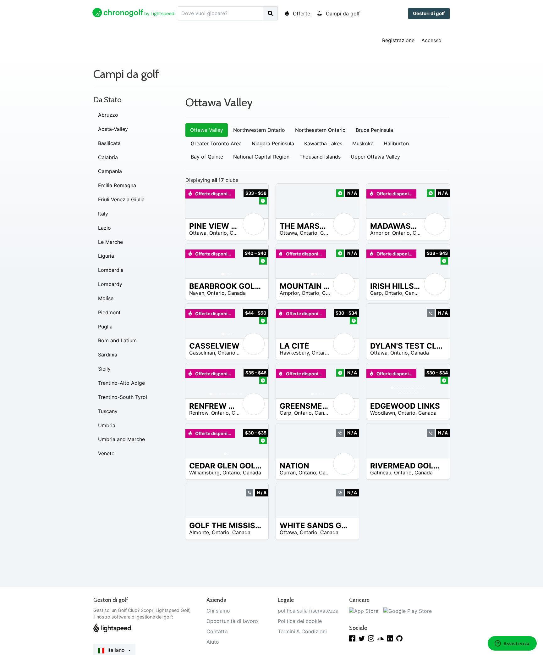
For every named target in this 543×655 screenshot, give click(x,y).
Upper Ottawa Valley (375, 157)
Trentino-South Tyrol (122, 397)
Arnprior (379, 233)
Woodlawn (382, 413)
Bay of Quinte (207, 157)
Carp (376, 293)
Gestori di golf (429, 13)
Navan (196, 293)
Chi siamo (218, 610)
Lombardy (110, 284)
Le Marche (110, 242)
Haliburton (396, 143)
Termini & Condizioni (302, 631)
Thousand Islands (320, 157)
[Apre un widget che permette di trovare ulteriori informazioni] (512, 644)
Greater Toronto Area (216, 143)
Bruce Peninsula (374, 130)
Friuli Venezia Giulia (121, 199)
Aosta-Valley (113, 129)
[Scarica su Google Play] (407, 610)
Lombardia (110, 270)
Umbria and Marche (121, 439)
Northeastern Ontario (320, 130)
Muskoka (363, 143)
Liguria (106, 256)
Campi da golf (342, 13)
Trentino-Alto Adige (121, 383)
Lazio (104, 228)
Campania (110, 171)
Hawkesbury (294, 353)
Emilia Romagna (117, 185)
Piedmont (109, 312)
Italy (103, 213)
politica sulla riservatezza (308, 610)
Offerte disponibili (214, 193)
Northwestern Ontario (259, 130)
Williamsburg (204, 472)
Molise (105, 298)
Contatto (217, 631)
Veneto (106, 453)
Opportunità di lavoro (232, 621)
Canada (239, 233)
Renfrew (198, 413)
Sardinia (107, 354)
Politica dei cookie (300, 621)
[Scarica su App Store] (363, 610)
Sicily (104, 369)
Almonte (199, 532)
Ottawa (197, 233)
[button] (287, 201)
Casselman (202, 353)
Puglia (105, 326)
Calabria (108, 157)
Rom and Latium (117, 340)
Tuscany (108, 411)
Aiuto (212, 642)
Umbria (106, 425)
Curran (288, 472)
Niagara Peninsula (273, 143)
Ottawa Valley (206, 130)
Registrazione (398, 40)
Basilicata (109, 143)
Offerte (300, 13)
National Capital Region (261, 157)
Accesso (431, 40)
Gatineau (380, 472)
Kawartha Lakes (323, 143)
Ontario (218, 233)
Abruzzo (108, 115)
